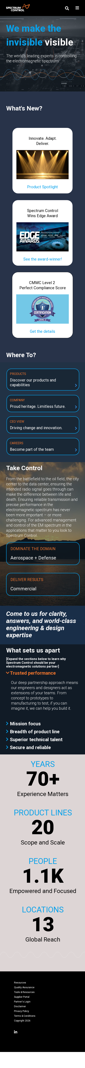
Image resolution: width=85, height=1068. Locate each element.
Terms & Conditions (24, 1016)
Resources (20, 982)
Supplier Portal (21, 997)
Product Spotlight (42, 186)
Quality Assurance (24, 987)
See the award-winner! (42, 259)
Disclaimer (20, 1006)
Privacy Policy (21, 1011)
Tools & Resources (24, 992)
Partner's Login (22, 1001)
